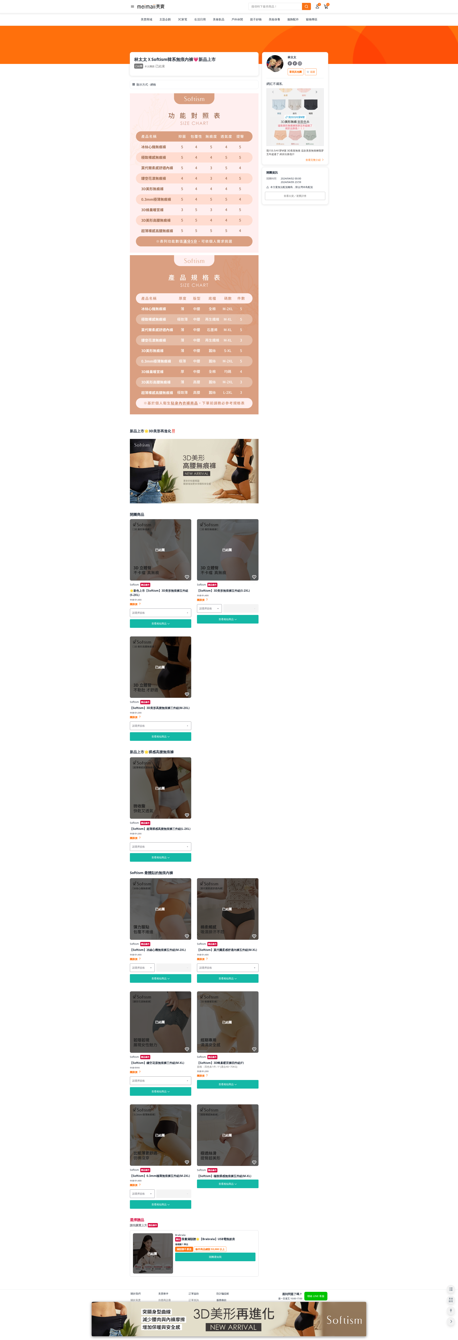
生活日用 (200, 19)
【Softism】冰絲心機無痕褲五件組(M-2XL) (158, 950)
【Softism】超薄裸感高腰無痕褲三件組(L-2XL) (160, 829)
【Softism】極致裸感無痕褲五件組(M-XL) (224, 1176)
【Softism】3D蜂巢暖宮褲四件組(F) (220, 1063)
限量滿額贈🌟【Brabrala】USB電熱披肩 (205, 1239)
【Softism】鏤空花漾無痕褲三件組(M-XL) (157, 1063)
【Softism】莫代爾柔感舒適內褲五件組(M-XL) (227, 950)
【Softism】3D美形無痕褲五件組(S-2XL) (223, 591)
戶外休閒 (237, 19)
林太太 (292, 57)
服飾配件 (293, 19)
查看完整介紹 (313, 160)
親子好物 (256, 19)
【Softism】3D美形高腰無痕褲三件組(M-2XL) (159, 708)
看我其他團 (295, 71)
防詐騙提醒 (222, 1293)
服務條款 (221, 1300)
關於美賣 (136, 1300)
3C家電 (182, 19)
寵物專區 (311, 19)
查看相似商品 (159, 623)
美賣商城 (146, 19)
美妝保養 (274, 19)
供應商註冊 (164, 1300)
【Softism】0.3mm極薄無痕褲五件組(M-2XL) (160, 1176)
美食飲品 (218, 19)
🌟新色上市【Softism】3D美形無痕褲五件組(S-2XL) (159, 593)
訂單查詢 (194, 1300)
